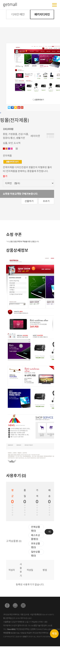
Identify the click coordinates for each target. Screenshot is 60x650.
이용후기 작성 (49, 532)
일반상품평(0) (35, 553)
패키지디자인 (42, 14)
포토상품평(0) (35, 545)
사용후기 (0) (16, 476)
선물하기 (29, 201)
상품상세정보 (17, 250)
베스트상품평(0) (35, 537)
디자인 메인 (18, 14)
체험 (54, 633)
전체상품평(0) (35, 529)
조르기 (46, 201)
